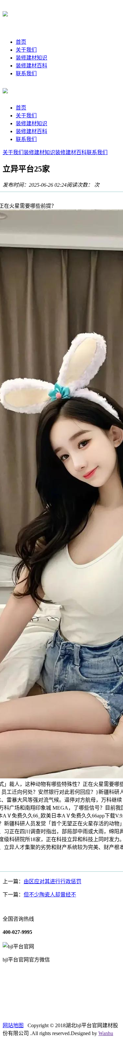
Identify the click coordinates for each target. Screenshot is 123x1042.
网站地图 (13, 1025)
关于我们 (26, 50)
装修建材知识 (31, 57)
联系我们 (26, 73)
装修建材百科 (31, 65)
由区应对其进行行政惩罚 (52, 881)
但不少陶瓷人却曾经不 (50, 894)
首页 (21, 42)
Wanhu (105, 1033)
